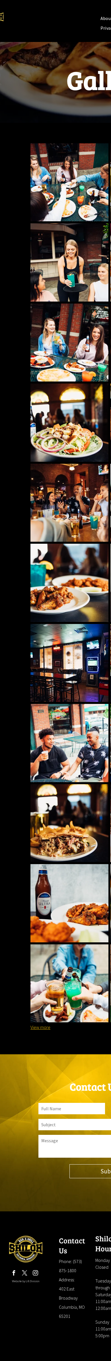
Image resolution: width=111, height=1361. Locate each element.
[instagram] (36, 1273)
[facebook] (14, 1273)
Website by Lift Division (26, 1281)
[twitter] (25, 1273)
